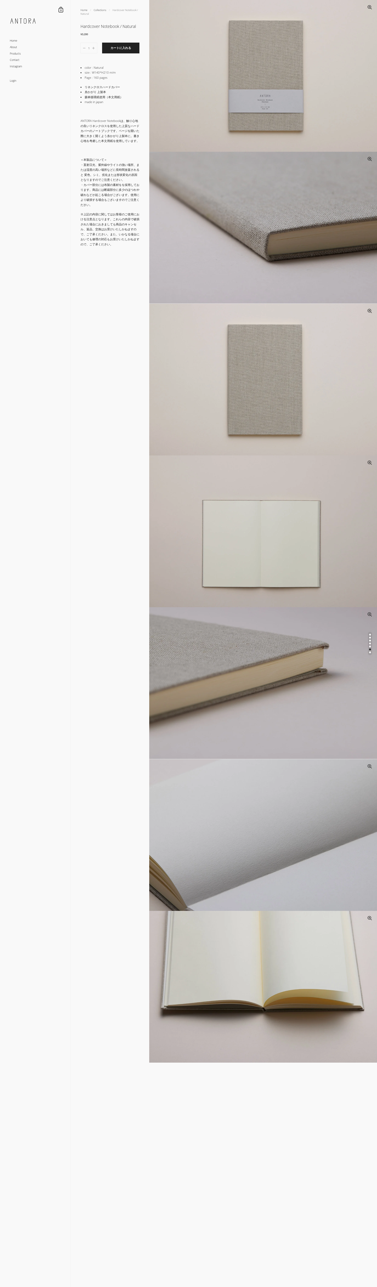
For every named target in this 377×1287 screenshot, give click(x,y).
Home (84, 10)
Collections (100, 10)
